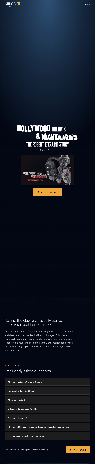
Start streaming (47, 192)
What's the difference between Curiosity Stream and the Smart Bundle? (39, 427)
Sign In (87, 4)
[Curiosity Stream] (12, 4)
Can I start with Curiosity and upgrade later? (27, 436)
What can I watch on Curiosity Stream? (25, 381)
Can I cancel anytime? (17, 418)
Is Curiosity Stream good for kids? (23, 409)
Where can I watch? (16, 400)
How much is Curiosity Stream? (21, 390)
